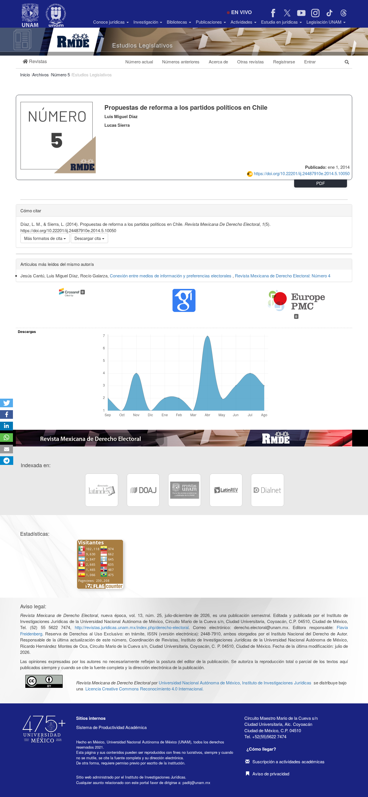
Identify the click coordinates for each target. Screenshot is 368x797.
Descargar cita (88, 238)
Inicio (25, 74)
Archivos (41, 74)
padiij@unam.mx (196, 782)
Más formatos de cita (44, 238)
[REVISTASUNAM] (184, 490)
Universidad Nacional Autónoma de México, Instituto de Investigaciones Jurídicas (235, 682)
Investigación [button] (146, 22)
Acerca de (218, 61)
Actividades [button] (242, 22)
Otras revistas (250, 61)
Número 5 (61, 74)
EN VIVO (241, 12)
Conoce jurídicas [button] (109, 22)
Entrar (310, 61)
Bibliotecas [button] (177, 22)
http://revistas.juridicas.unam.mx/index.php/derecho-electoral (132, 627)
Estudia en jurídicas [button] (280, 22)
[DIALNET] (267, 490)
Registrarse (284, 61)
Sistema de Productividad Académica (111, 727)
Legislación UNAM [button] (324, 22)
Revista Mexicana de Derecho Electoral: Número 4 (282, 275)
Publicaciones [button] (209, 22)
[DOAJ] (143, 490)
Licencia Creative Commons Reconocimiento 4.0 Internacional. (144, 689)
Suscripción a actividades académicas (288, 761)
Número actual (139, 61)
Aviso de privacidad (270, 774)
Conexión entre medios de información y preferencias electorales (171, 275)
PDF (320, 183)
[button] (34, 61)
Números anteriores (181, 61)
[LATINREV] (226, 490)
